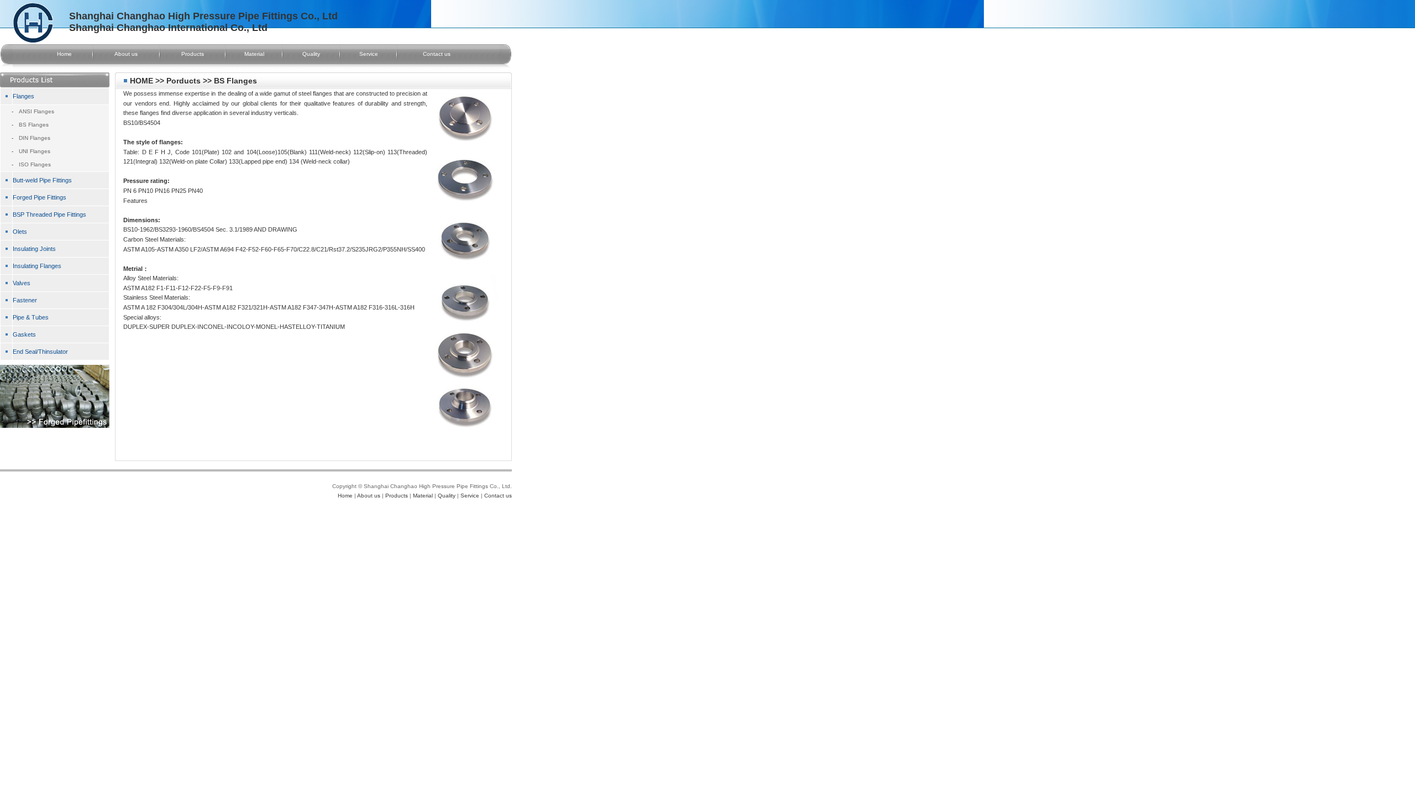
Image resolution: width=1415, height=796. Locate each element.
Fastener (25, 300)
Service (368, 54)
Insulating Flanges (37, 266)
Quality (311, 54)
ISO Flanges (35, 164)
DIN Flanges (34, 138)
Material (254, 54)
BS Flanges (34, 125)
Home (64, 54)
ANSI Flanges (36, 111)
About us (126, 54)
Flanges (23, 96)
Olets (20, 231)
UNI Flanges (34, 151)
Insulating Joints (34, 248)
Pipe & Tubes (31, 317)
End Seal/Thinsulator (40, 351)
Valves (21, 283)
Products (192, 54)
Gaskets (24, 334)
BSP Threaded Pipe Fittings (49, 214)
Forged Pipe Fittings (39, 197)
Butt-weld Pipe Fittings (42, 180)
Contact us (436, 54)
